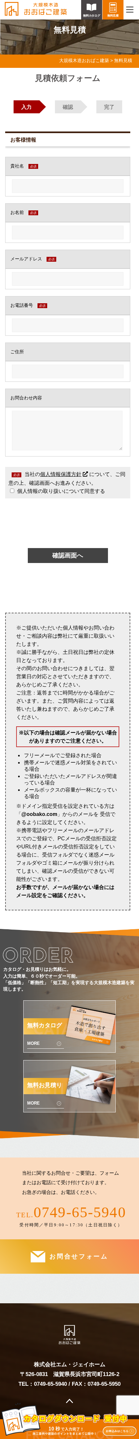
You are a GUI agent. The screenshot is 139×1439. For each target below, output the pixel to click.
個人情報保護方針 (60, 474)
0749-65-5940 (80, 1212)
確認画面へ (67, 555)
